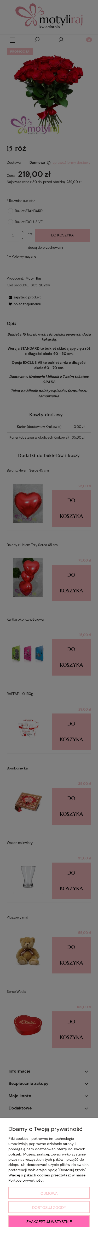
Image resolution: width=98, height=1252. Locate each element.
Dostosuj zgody (49, 1207)
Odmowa (49, 1193)
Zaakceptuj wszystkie (49, 1222)
